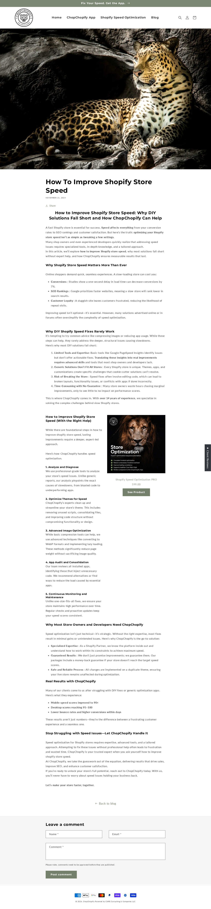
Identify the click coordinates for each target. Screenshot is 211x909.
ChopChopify (88, 901)
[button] (180, 17)
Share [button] (52, 205)
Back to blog (107, 803)
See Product (136, 492)
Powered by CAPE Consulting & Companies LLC (115, 901)
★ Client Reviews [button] (208, 457)
